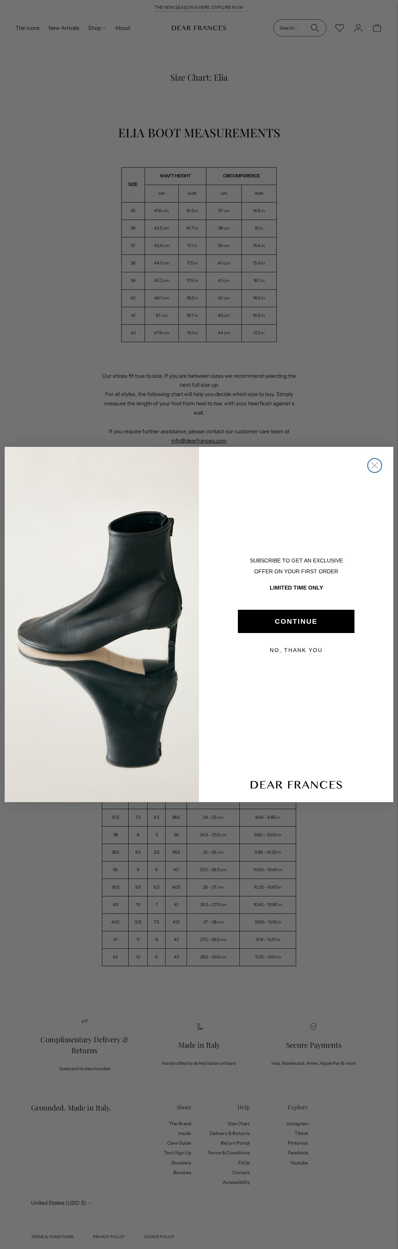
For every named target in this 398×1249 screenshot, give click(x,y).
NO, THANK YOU (296, 650)
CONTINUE (296, 621)
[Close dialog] (375, 465)
